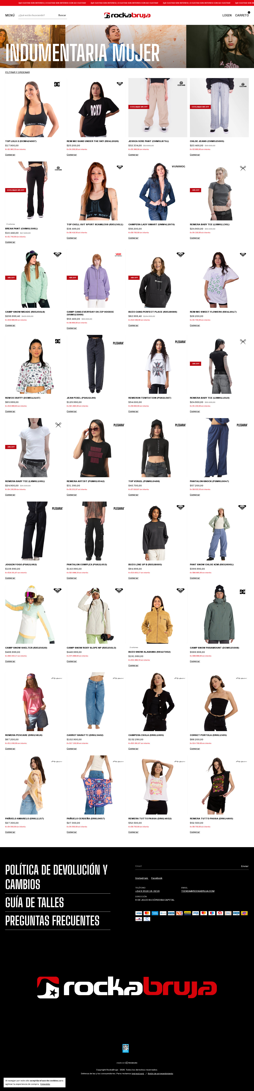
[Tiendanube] (127, 1063)
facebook (156, 878)
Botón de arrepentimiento (160, 1073)
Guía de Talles (34, 902)
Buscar (62, 15)
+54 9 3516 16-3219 (147, 891)
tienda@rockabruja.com (197, 891)
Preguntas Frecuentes (52, 920)
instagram (141, 878)
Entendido (45, 1084)
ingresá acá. (138, 1073)
